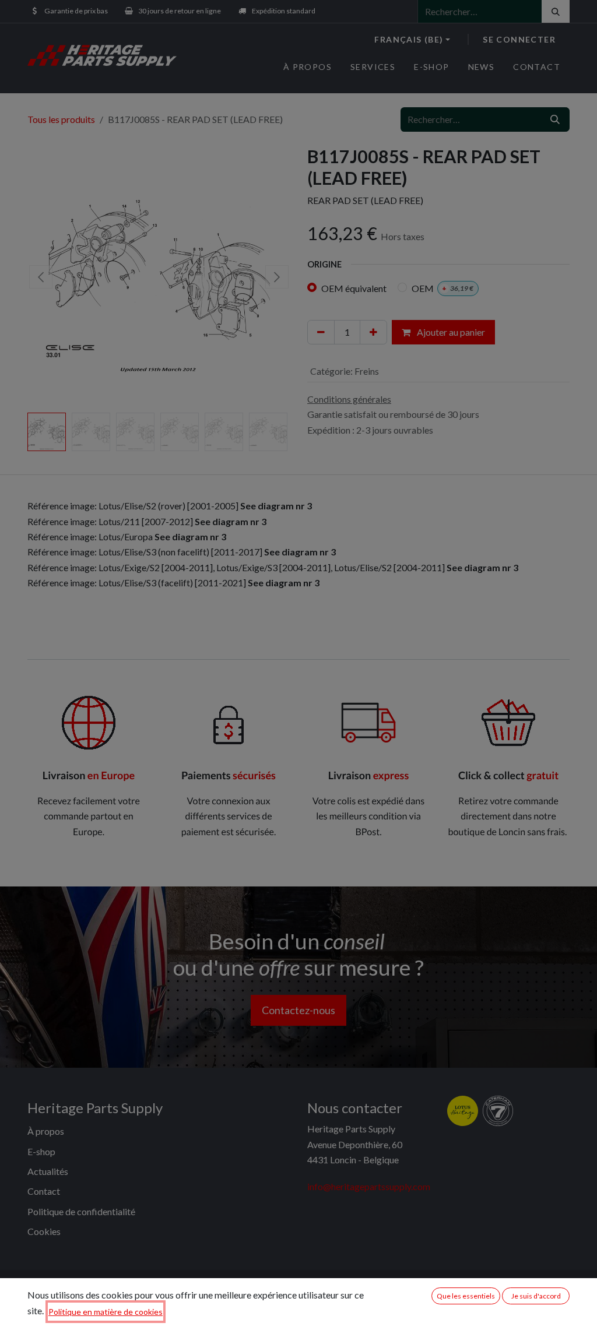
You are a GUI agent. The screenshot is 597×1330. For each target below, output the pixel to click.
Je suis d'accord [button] (536, 1296)
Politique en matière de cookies (105, 1312)
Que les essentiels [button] (466, 1296)
